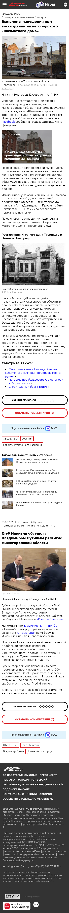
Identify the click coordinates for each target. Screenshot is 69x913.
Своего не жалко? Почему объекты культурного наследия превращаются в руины (33, 373)
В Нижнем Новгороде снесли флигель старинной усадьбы (36, 482)
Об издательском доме (20, 775)
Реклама (9, 779)
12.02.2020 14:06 (11, 13)
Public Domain (13, 292)
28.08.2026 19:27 (11, 522)
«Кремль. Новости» (50, 619)
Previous (5, 261)
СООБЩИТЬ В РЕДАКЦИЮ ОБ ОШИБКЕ (28, 798)
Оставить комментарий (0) (34, 412)
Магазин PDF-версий (32, 779)
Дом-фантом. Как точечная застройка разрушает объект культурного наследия (37, 471)
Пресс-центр (48, 775)
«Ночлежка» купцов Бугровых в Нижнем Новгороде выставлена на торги (37, 460)
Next (62, 261)
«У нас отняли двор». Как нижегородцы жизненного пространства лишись (36, 493)
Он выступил (26, 632)
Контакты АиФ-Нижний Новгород (27, 794)
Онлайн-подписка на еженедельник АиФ (33, 784)
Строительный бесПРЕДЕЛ (28, 386)
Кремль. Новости (12, 593)
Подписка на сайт (16, 789)
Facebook (8, 121)
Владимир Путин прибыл (41, 625)
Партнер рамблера (32, 897)
